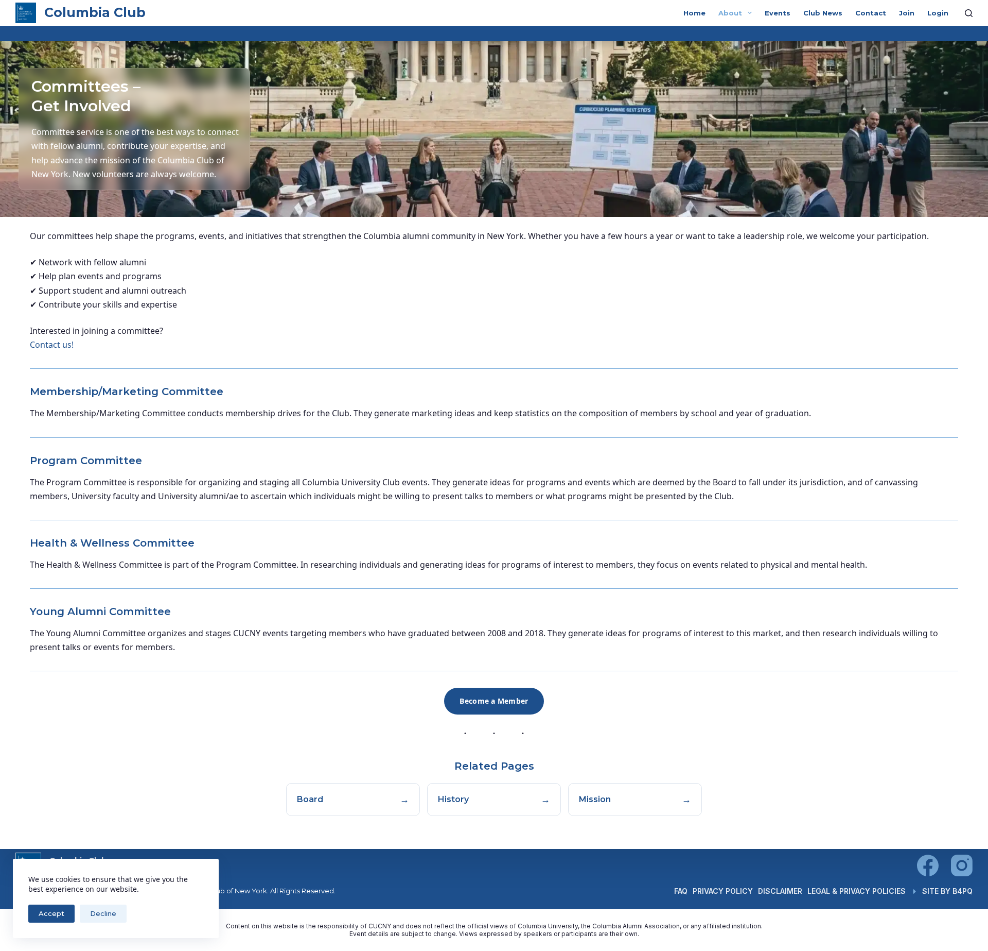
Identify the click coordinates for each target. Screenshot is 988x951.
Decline (103, 913)
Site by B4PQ (947, 891)
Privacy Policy (723, 891)
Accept (51, 913)
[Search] (969, 13)
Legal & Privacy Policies (856, 891)
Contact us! (52, 344)
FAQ (680, 891)
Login (937, 13)
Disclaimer (780, 891)
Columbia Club (95, 12)
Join (906, 13)
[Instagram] (962, 865)
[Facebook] (928, 865)
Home (694, 13)
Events (777, 13)
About (730, 13)
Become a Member (494, 701)
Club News (822, 13)
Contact (870, 13)
